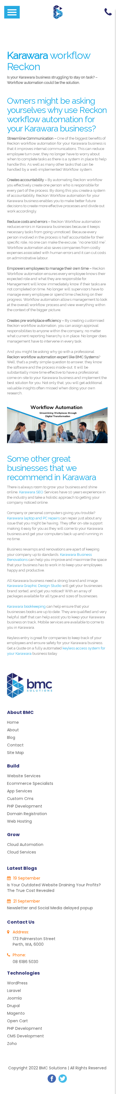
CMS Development (25, 1036)
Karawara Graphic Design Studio (34, 586)
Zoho (12, 1043)
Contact (15, 745)
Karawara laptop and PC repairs (33, 518)
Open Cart (17, 1021)
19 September (26, 878)
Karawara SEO (31, 492)
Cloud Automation (25, 844)
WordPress (17, 983)
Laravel (14, 990)
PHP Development (24, 806)
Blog (11, 737)
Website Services (24, 776)
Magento (16, 1013)
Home (13, 722)
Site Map (15, 752)
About (13, 730)
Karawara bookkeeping (26, 606)
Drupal (13, 1006)
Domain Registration (27, 814)
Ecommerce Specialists (30, 783)
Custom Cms (20, 798)
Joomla (14, 998)
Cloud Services (21, 852)
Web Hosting (19, 821)
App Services (19, 791)
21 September (26, 901)
